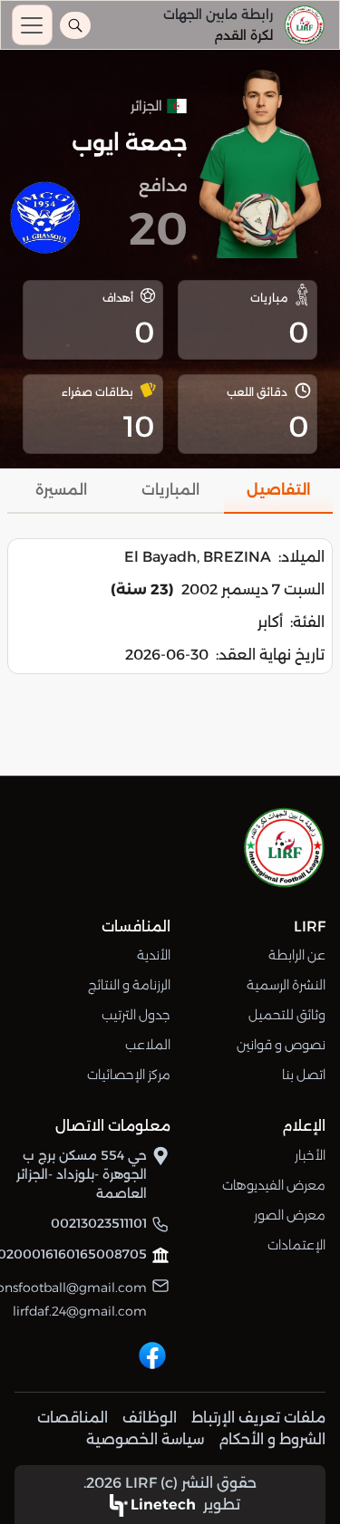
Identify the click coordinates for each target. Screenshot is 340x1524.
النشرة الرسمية (286, 985)
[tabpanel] (170, 606)
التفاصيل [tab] (279, 489)
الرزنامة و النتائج (129, 985)
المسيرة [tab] (61, 489)
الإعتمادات (296, 1245)
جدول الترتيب (136, 1015)
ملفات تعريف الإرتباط (258, 1417)
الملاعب (147, 1045)
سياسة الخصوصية (145, 1439)
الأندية (153, 955)
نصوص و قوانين (281, 1045)
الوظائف (149, 1417)
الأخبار (310, 1155)
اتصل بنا (303, 1074)
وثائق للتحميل (286, 1015)
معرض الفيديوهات (273, 1185)
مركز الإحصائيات (128, 1074)
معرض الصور (289, 1215)
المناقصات (72, 1417)
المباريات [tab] (170, 489)
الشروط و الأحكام (272, 1439)
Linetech (163, 1504)
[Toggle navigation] (32, 25)
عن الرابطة (296, 955)
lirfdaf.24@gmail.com (80, 1311)
